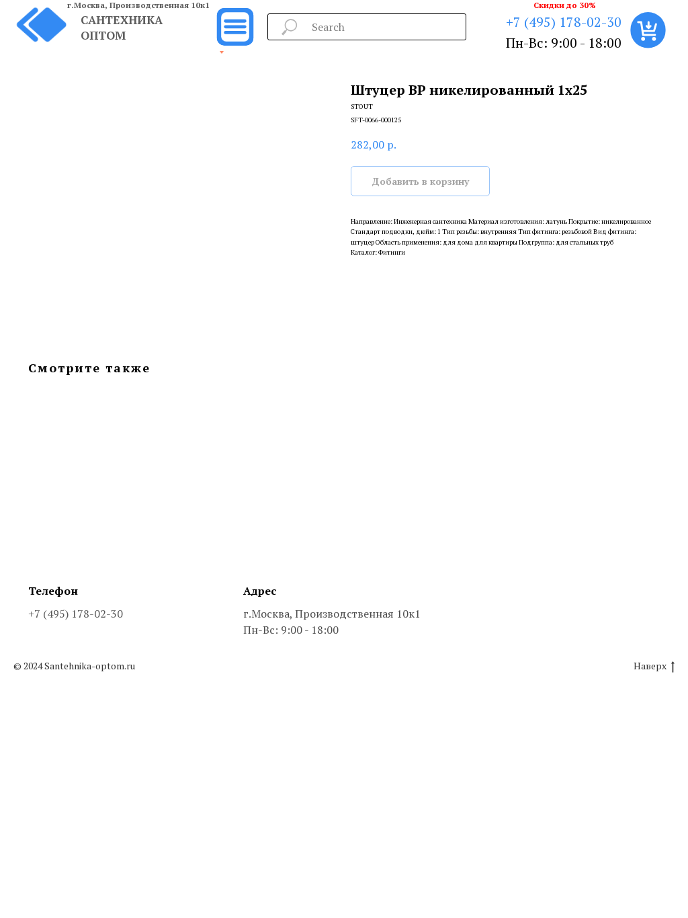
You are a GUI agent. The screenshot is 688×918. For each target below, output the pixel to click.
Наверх (650, 666)
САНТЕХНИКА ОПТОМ (122, 27)
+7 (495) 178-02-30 (563, 22)
